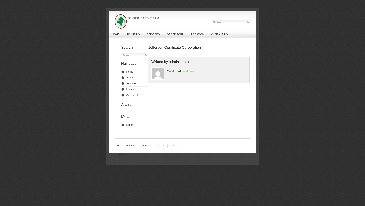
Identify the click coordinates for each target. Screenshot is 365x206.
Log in (129, 124)
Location (197, 34)
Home (116, 34)
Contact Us (219, 34)
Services (153, 34)
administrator (179, 62)
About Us (133, 34)
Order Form (175, 34)
